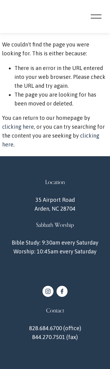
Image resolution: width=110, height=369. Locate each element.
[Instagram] (47, 291)
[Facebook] (62, 291)
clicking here (18, 127)
